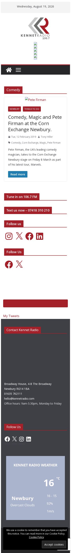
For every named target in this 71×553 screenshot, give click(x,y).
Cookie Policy (36, 537)
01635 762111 (13, 394)
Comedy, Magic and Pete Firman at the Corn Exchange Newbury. (35, 123)
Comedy (16, 142)
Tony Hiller (47, 136)
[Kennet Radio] (9, 70)
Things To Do (31, 109)
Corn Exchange (30, 142)
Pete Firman (54, 142)
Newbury (14, 109)
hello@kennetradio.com (19, 398)
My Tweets (11, 316)
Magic (43, 142)
